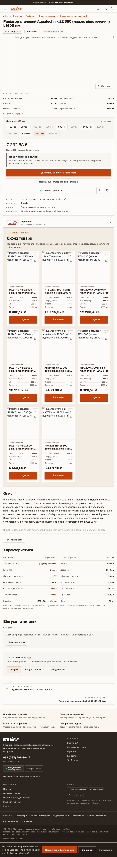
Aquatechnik (51, 557)
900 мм (75, 127)
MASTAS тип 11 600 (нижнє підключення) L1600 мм (57, 447)
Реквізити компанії (12, 802)
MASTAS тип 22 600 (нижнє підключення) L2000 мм (21, 369)
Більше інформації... (20, 853)
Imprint (6, 806)
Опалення (101, 815)
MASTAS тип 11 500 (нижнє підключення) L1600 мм (21, 447)
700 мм (50, 127)
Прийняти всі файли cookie (59, 850)
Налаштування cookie (13, 838)
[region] (58, 63)
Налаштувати (106, 850)
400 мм (12, 127)
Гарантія (71, 751)
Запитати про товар (52, 190)
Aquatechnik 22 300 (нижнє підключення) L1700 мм (57, 369)
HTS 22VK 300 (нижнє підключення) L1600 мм (94, 369)
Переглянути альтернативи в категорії (58, 181)
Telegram (13, 669)
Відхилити (87, 850)
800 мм (61, 127)
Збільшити (105, 86)
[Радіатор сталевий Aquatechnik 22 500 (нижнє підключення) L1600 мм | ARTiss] (64, 63)
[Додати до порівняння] (99, 190)
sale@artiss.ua (58, 669)
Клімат (90, 815)
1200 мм (102, 127)
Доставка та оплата (76, 747)
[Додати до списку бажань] (107, 190)
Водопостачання (61, 815)
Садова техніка (10, 821)
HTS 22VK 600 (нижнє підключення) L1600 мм (94, 291)
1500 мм (26, 133)
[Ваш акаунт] (105, 9)
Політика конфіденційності (16, 797)
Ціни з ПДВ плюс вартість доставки (22, 150)
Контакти (72, 756)
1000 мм (87, 127)
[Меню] (5, 9)
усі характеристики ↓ (14, 114)
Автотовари (21, 815)
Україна (110, 557)
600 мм (38, 127)
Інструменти (78, 815)
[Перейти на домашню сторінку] (51, 8)
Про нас (7, 789)
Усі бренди (72, 760)
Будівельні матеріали (40, 815)
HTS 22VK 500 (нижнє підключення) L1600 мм (58, 291)
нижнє (54, 588)
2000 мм (54, 133)
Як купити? (72, 743)
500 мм (24, 127)
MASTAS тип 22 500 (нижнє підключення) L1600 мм (21, 291)
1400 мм (13, 133)
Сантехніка (26, 821)
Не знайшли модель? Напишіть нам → (21, 776)
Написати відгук (16, 642)
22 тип (54, 595)
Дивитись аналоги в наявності (58, 172)
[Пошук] (98, 9)
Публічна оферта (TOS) (14, 793)
